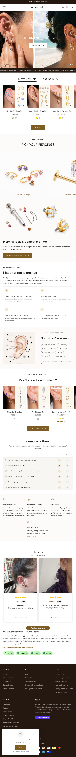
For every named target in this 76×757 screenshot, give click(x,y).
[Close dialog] (71, 356)
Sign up (56, 389)
